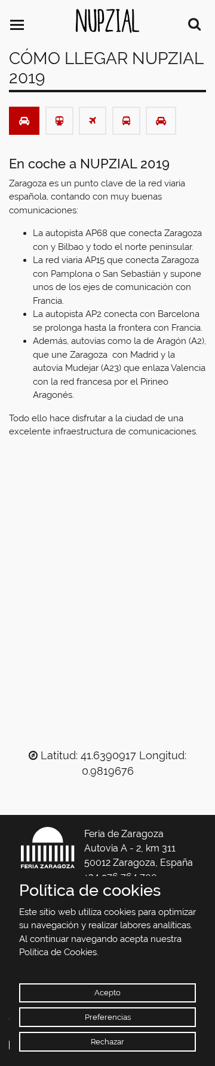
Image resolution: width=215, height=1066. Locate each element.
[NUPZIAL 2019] (107, 21)
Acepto (107, 992)
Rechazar (107, 1041)
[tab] (24, 121)
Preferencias (108, 1017)
